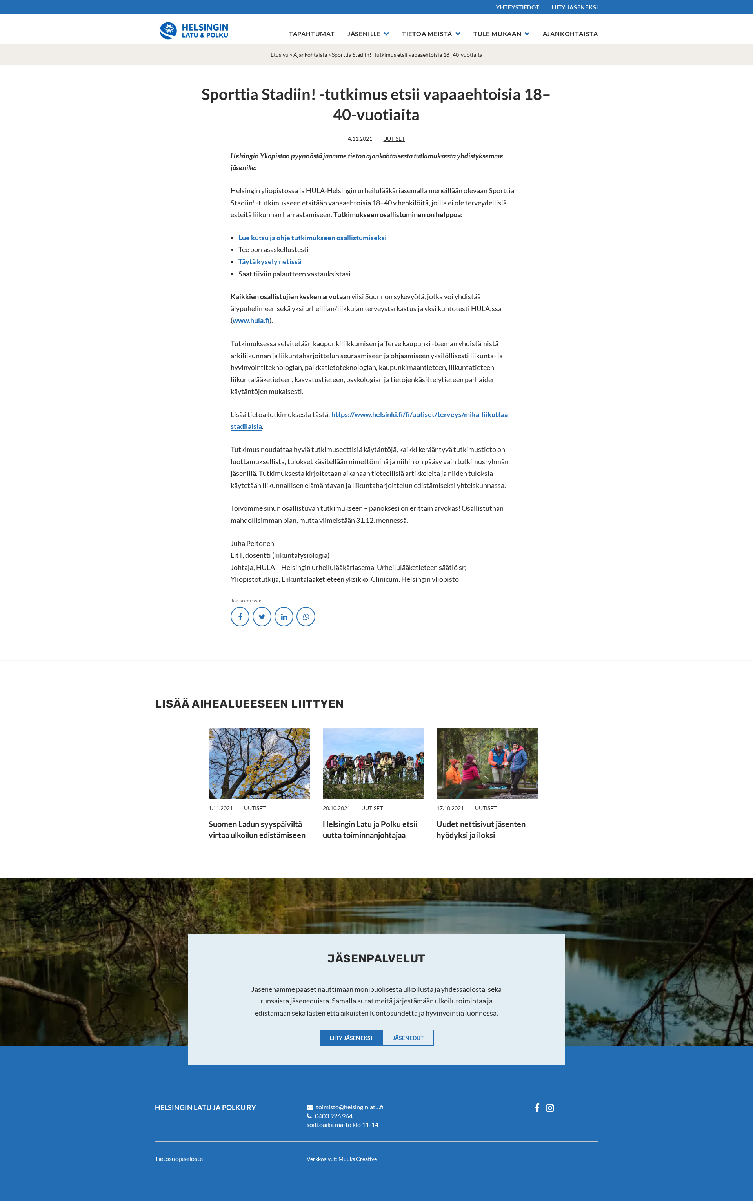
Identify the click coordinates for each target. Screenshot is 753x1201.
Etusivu (280, 54)
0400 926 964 (334, 1115)
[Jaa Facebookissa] (240, 616)
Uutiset (394, 138)
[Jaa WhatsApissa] (305, 616)
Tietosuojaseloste (179, 1158)
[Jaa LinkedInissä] (284, 616)
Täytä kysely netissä (269, 261)
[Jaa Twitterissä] (262, 616)
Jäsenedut (408, 1037)
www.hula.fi (251, 320)
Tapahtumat (312, 33)
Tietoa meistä (427, 33)
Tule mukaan (497, 33)
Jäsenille (364, 33)
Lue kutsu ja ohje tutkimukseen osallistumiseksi (312, 237)
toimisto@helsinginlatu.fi (350, 1106)
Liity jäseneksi (575, 7)
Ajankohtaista (570, 33)
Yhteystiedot (517, 7)
